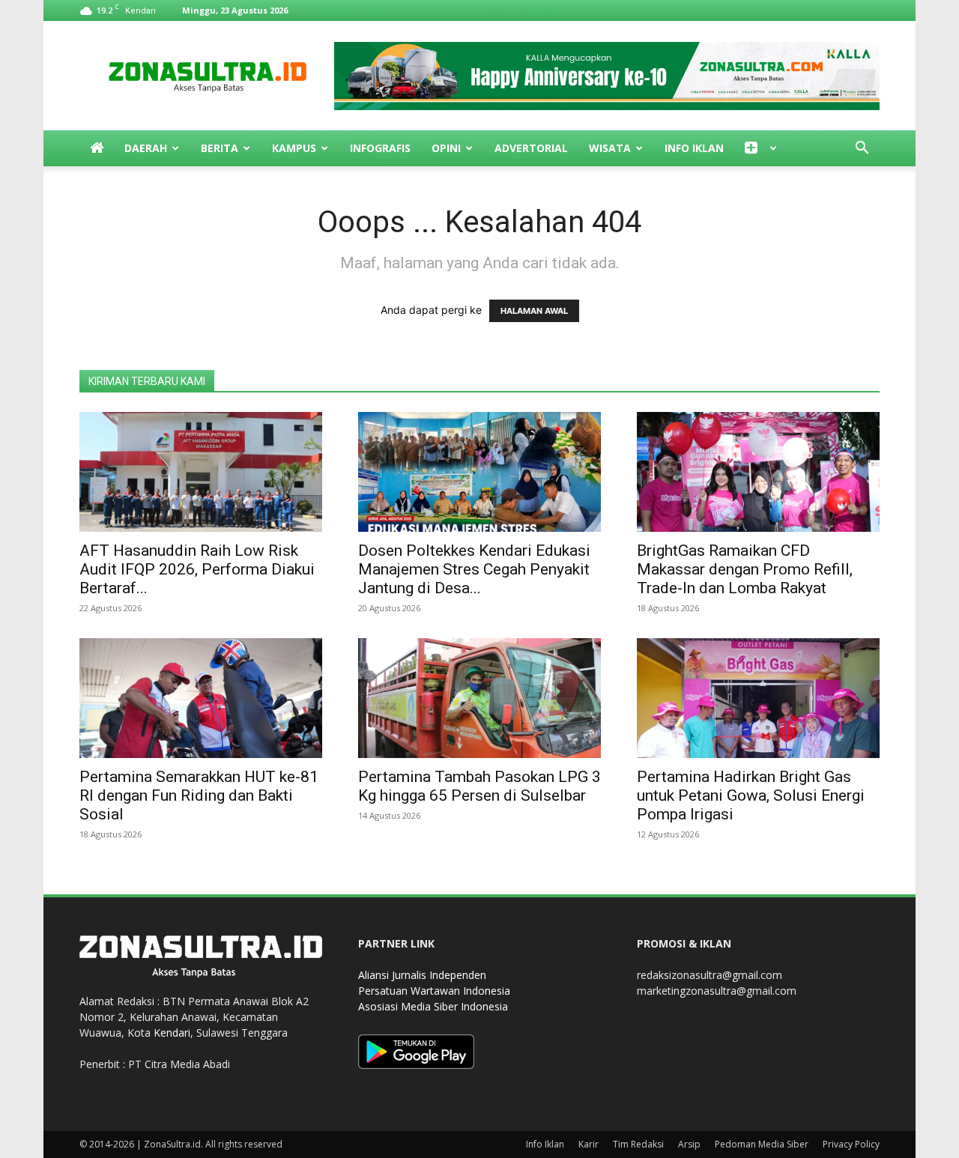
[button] (862, 149)
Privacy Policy (851, 1144)
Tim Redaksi (638, 1144)
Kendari (172, 1032)
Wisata (610, 148)
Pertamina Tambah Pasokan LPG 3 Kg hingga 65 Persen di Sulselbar (479, 786)
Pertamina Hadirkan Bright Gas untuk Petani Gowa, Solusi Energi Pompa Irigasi (751, 795)
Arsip (689, 1144)
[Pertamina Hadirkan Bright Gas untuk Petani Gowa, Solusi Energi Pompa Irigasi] (758, 698)
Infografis (380, 148)
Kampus (294, 148)
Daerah (145, 148)
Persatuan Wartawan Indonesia (434, 990)
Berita (219, 148)
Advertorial (531, 148)
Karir (588, 1144)
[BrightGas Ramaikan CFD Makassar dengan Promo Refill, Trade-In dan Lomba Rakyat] (758, 472)
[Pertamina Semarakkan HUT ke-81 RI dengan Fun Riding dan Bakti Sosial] (200, 698)
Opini (446, 148)
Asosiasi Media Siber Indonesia (433, 1006)
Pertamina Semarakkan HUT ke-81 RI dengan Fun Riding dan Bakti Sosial (198, 795)
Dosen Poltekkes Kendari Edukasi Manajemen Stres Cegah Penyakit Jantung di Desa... (474, 569)
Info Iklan (694, 148)
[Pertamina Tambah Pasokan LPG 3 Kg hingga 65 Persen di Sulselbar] (479, 698)
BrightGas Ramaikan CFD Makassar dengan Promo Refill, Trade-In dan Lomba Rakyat (745, 569)
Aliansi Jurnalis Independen (422, 975)
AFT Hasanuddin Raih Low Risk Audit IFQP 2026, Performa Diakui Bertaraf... (197, 569)
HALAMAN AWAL (534, 311)
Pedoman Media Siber (761, 1144)
